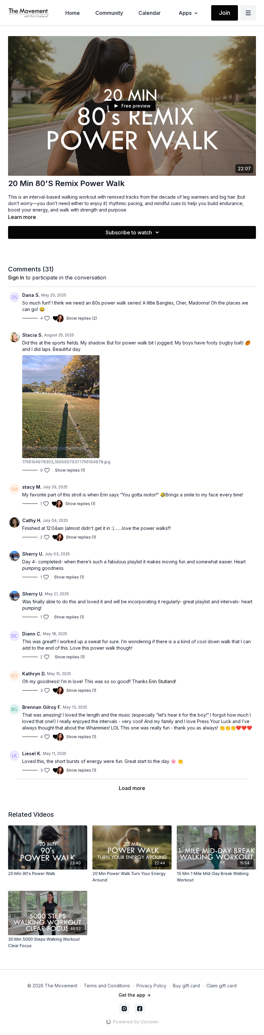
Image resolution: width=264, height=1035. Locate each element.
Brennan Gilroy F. (41, 707)
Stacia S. (32, 335)
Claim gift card (221, 985)
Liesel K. (32, 753)
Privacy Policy (151, 985)
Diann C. (32, 633)
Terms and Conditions (107, 985)
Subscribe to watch (129, 232)
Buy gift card (186, 985)
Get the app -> (134, 995)
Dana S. (31, 295)
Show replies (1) (70, 470)
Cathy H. (32, 520)
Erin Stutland (162, 681)
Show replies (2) (81, 318)
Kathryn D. (34, 673)
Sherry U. (32, 554)
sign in (16, 277)
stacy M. (32, 487)
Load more (132, 788)
